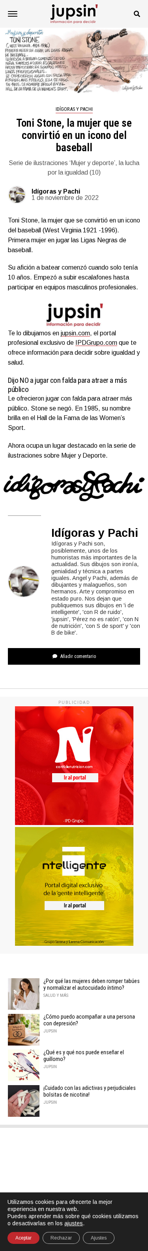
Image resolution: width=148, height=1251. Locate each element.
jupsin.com (75, 333)
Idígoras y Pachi (56, 191)
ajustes (73, 1223)
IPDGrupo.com (96, 342)
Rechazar (61, 1238)
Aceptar (23, 1238)
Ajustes (99, 1238)
